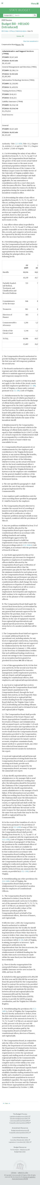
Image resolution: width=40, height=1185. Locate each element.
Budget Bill (8, 15)
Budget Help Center (20, 1152)
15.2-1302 (6, 839)
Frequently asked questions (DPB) (19, 1123)
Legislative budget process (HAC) (19, 1116)
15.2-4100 (17, 827)
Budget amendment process (19, 1130)
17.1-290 (16, 390)
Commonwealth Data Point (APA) (19, 1121)
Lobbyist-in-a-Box (23, 1172)
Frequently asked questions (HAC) (19, 1132)
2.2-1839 (18, 143)
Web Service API (25, 1149)
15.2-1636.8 (27, 545)
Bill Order (5, 31)
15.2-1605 (6, 881)
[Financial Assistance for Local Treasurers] (3, 1103)
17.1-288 (32, 385)
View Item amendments (30, 41)
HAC (23, 1140)
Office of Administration (18, 31)
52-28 (20, 940)
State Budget (19, 10)
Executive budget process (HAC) (19, 1118)
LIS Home (13, 1172)
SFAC (26, 1140)
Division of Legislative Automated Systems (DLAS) (23, 1178)
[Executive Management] (9, 1103)
